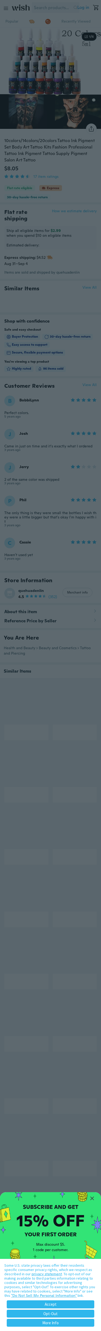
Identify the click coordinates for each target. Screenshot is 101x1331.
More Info (50, 1322)
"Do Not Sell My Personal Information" (44, 1295)
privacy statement (47, 1274)
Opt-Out (50, 1313)
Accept (51, 1304)
